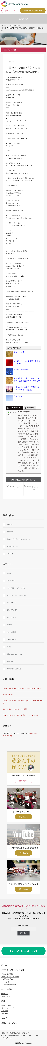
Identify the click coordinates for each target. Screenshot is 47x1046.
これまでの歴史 (7, 974)
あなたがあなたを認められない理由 (15, 709)
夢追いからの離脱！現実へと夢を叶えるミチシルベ (20, 715)
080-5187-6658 (23, 950)
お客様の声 (5, 996)
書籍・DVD (6, 1005)
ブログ (4, 1018)
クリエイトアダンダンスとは (12, 970)
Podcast (9, 573)
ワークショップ (7, 1008)
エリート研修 (19, 352)
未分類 (9, 647)
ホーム (4, 965)
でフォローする (16, 487)
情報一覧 (4, 994)
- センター (7, 982)
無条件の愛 (10, 532)
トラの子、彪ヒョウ (12, 546)
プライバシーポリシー (29, 1035)
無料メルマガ (10, 11)
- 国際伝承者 (8, 979)
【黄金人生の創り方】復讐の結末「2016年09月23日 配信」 (23, 688)
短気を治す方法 (8, 694)
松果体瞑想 (10, 524)
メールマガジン (11, 602)
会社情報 (4, 1033)
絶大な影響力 (11, 661)
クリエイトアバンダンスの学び (16, 588)
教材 (3, 1001)
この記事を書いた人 (15, 408)
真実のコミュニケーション (14, 654)
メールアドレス (23, 925)
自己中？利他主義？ (22, 369)
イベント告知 (11, 580)
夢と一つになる (11, 617)
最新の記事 (30, 408)
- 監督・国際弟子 (9, 985)
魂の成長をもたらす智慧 (14, 669)
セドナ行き (10, 554)
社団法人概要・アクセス (19, 1033)
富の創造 (9, 624)
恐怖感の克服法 (11, 639)
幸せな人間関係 (11, 632)
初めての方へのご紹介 (10, 977)
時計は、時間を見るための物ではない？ (18, 539)
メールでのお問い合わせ (33, 11)
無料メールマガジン (9, 1023)
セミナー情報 (6, 989)
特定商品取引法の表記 (10, 1035)
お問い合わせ (6, 1038)
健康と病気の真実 (12, 610)
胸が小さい (18, 396)
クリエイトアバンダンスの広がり (16, 595)
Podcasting (5, 1013)
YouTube (4, 1011)
